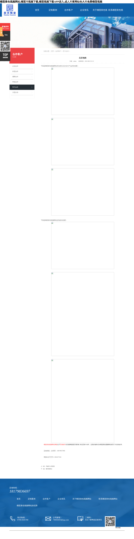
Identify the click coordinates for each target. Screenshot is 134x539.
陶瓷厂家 (67, 531)
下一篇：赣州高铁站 (46, 469)
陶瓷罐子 (106, 531)
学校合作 (15, 82)
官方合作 (15, 87)
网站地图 (117, 527)
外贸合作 (15, 71)
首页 (37, 10)
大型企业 (15, 92)
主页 (52, 51)
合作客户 (68, 10)
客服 (6, 35)
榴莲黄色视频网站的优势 (27, 506)
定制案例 (53, 10)
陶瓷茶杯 (94, 531)
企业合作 (15, 66)
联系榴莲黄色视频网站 (115, 16)
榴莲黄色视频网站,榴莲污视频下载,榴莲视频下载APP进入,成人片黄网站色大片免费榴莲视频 (51, 1)
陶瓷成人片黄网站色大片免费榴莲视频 (81, 531)
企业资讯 (84, 10)
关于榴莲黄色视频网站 (100, 16)
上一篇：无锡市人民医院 (48, 466)
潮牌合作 (15, 76)
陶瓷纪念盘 (101, 531)
